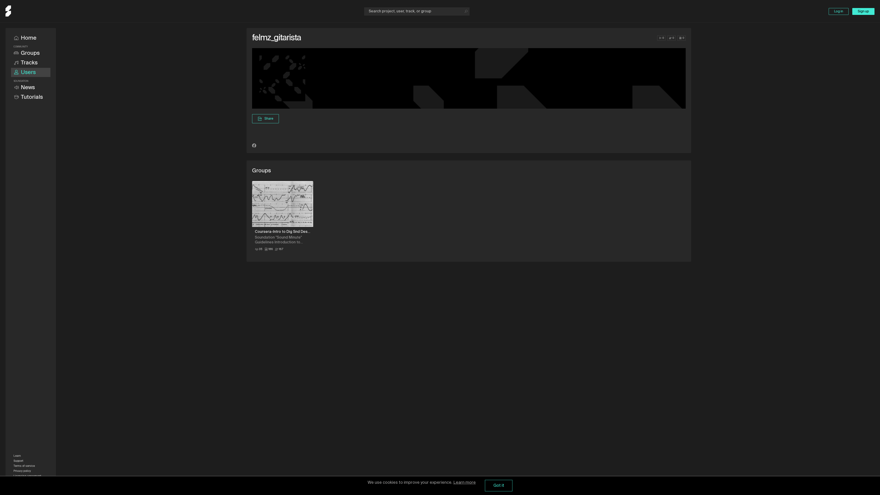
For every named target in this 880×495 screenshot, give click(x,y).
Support (18, 461)
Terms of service (24, 466)
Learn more (464, 483)
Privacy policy (22, 471)
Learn (17, 456)
